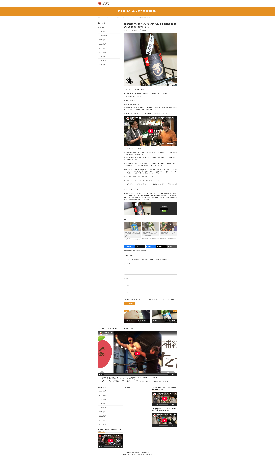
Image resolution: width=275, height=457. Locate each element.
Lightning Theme (137, 454)
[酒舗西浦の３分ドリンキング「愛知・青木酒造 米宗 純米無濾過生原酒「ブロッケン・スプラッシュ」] (132, 226)
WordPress (130, 454)
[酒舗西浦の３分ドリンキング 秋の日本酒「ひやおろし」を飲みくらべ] (168, 226)
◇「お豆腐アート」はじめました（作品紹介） (143, 377)
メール (126, 285)
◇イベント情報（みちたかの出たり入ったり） (154, 382)
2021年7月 (102, 60)
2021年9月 (102, 52)
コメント (127, 263)
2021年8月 (102, 56)
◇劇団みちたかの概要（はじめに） (111, 377)
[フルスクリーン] (175, 374)
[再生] (99, 374)
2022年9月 (102, 40)
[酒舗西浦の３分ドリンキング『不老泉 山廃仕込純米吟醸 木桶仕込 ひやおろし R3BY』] (150, 226)
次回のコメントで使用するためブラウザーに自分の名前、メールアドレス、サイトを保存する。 (150, 299)
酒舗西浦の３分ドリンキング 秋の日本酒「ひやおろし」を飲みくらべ (168, 234)
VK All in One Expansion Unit (146, 454)
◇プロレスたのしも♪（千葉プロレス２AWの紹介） (117, 382)
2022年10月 (103, 36)
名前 (126, 278)
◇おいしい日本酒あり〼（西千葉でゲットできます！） (118, 379)
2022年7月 (102, 48)
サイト (126, 292)
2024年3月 (102, 31)
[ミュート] (173, 374)
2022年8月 (102, 44)
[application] (137, 353)
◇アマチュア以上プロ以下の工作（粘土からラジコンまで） (119, 380)
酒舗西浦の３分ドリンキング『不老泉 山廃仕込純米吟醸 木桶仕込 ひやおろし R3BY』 (150, 234)
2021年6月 (102, 65)
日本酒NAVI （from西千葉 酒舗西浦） (139, 250)
